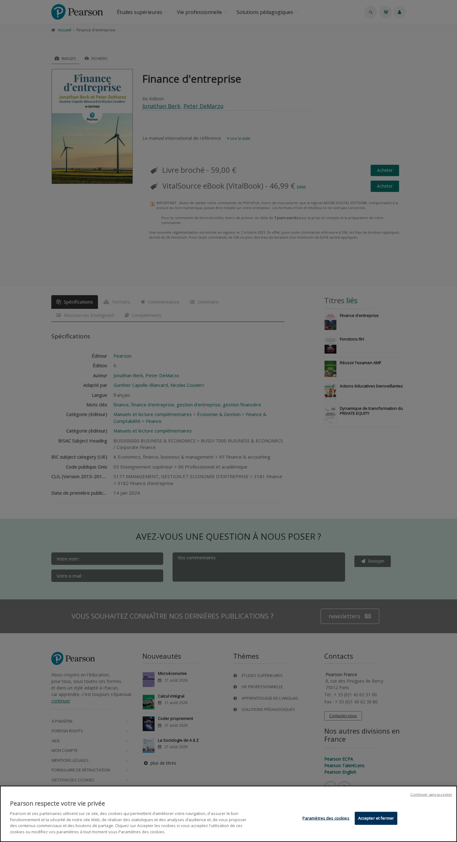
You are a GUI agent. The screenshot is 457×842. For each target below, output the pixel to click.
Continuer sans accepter (431, 794)
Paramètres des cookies (325, 818)
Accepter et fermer (376, 818)
